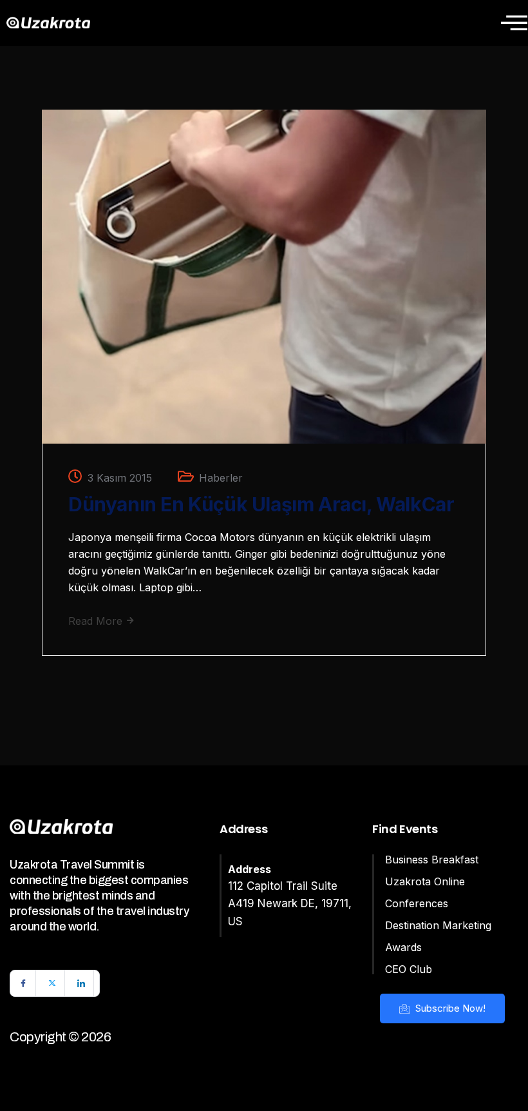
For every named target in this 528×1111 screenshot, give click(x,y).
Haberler (221, 477)
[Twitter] (52, 983)
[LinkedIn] (81, 983)
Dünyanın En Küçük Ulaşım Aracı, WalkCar (261, 504)
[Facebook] (23, 983)
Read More (97, 620)
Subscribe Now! (449, 1008)
